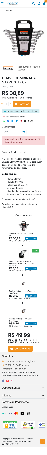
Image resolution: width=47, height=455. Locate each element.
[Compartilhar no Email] (25, 120)
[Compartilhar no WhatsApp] (4, 120)
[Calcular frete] (23, 131)
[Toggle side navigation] (3, 3)
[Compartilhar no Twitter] (12, 120)
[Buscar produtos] (33, 4)
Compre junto (22, 348)
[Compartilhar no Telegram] (17, 120)
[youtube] (8, 380)
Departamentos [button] (11, 387)
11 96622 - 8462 (13, 365)
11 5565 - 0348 (12, 361)
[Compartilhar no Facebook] (8, 120)
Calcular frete (8, 126)
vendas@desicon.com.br (14, 368)
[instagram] (12, 380)
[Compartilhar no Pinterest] (21, 120)
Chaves (8, 10)
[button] (39, 4)
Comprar (32, 238)
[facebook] (3, 380)
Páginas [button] (6, 395)
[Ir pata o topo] (42, 441)
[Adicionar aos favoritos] (12, 222)
